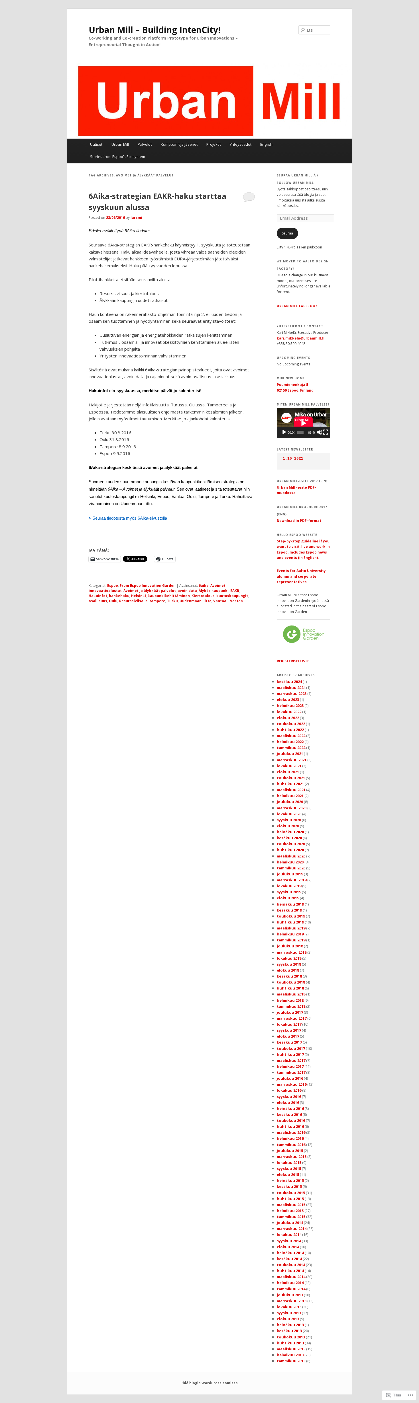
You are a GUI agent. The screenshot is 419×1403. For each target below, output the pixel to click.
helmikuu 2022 (290, 741)
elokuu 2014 (288, 1246)
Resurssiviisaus (133, 600)
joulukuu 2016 (290, 1078)
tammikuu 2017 (291, 1072)
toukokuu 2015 (291, 1192)
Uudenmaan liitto (195, 600)
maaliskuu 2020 (291, 856)
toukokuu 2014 (291, 1264)
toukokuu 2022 (291, 723)
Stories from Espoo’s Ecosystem (117, 156)
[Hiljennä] (319, 432)
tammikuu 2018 (291, 1006)
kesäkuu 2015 (289, 1186)
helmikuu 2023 (290, 705)
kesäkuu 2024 (289, 681)
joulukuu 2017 (290, 1012)
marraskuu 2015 (291, 1156)
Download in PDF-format (299, 520)
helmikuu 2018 (290, 1000)
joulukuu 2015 (290, 1150)
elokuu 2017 (288, 1036)
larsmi (136, 217)
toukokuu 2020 (291, 843)
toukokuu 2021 (291, 777)
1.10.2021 (293, 458)
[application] (303, 423)
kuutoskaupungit (232, 595)
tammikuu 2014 (291, 1288)
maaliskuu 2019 (291, 928)
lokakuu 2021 (289, 765)
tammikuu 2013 (291, 1360)
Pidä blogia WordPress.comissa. (209, 1383)
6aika (204, 585)
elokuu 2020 (288, 825)
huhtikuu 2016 (290, 1126)
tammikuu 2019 (291, 940)
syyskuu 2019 (289, 891)
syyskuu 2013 (289, 1312)
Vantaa (219, 600)
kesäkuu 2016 (289, 1114)
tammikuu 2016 (291, 1144)
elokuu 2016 (288, 1102)
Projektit (213, 144)
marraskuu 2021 (291, 759)
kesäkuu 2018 (289, 976)
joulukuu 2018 (290, 946)
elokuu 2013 (288, 1318)
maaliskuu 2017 (291, 1060)
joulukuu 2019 (290, 874)
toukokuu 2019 (291, 916)
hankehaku (119, 595)
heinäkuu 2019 (290, 904)
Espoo (112, 585)
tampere (157, 600)
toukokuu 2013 (291, 1337)
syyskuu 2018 (289, 964)
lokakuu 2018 (289, 958)
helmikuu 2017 (290, 1066)
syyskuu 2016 (289, 1096)
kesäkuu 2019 (289, 910)
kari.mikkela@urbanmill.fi (300, 338)
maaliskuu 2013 (291, 1348)
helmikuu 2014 (290, 1282)
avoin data (187, 590)
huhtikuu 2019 (290, 922)
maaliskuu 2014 (291, 1276)
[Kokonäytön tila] (326, 432)
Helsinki (138, 595)
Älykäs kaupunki (214, 590)
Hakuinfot (98, 595)
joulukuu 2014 (290, 1222)
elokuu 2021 (288, 771)
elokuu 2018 (288, 970)
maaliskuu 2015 (291, 1204)
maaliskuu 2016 (291, 1132)
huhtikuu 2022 (290, 729)
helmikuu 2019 (290, 934)
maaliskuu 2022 (291, 735)
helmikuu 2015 (290, 1210)
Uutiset (96, 144)
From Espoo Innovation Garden (148, 585)
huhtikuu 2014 (290, 1270)
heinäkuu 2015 (290, 1180)
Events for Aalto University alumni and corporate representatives (301, 576)
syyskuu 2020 (289, 819)
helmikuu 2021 (290, 795)
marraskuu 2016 (291, 1084)
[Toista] (284, 432)
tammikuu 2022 (291, 747)
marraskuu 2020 (291, 807)
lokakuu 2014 (289, 1234)
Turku (172, 600)
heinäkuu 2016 (290, 1108)
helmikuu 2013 (290, 1354)
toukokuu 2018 (291, 982)
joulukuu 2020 (290, 801)
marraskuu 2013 (291, 1300)
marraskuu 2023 (291, 693)
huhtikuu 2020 (290, 849)
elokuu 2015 (288, 1174)
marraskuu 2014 (291, 1228)
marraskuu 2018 (291, 952)
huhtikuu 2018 (290, 988)
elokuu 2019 (288, 897)
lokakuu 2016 (289, 1090)
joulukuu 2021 (290, 753)
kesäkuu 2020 (289, 837)
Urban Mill (120, 144)
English (266, 144)
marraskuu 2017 (291, 1018)
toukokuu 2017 (291, 1048)
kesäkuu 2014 (289, 1258)
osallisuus (98, 600)
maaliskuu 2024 (291, 687)
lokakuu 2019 (289, 885)
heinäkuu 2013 (290, 1324)
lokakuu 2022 (289, 711)
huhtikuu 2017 (290, 1054)
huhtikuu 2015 (290, 1198)
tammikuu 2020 (291, 868)
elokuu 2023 (288, 699)
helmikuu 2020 (290, 862)
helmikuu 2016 (290, 1138)
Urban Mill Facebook (297, 306)
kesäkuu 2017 (289, 1042)
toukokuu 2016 (291, 1120)
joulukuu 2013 (290, 1294)
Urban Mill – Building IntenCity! (155, 30)
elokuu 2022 (288, 717)
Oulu (113, 600)
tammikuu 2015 (291, 1216)
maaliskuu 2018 (291, 994)
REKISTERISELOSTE (293, 661)
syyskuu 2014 (289, 1240)
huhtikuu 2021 (290, 783)
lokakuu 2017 (289, 1024)
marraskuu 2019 (291, 879)
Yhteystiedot (240, 144)
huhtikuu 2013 (290, 1343)
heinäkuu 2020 (290, 831)
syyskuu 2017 (289, 1030)
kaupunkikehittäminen (169, 595)
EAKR (234, 590)
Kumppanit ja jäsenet (179, 144)
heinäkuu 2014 (290, 1252)
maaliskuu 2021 (291, 789)
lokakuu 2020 (289, 813)
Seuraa (287, 233)
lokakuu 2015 (289, 1162)
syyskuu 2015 (289, 1168)
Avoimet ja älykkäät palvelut (149, 590)
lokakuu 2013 (289, 1306)
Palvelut (145, 144)
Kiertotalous (203, 595)
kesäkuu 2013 (289, 1330)
